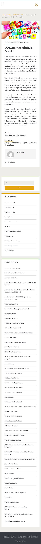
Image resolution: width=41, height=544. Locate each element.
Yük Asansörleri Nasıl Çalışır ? (13, 402)
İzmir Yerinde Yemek (11, 411)
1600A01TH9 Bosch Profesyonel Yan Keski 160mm (20, 459)
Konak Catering (9, 364)
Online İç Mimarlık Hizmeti (13, 328)
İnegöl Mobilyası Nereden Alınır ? (14, 273)
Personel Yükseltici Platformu (13, 222)
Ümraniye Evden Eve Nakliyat (13, 392)
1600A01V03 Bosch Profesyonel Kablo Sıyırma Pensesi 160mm (18, 515)
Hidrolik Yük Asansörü (11, 426)
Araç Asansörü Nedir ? (11, 278)
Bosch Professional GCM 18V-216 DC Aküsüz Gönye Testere (20, 284)
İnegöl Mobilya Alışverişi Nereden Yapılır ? (17, 368)
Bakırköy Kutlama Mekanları (13, 440)
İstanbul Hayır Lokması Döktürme (14, 435)
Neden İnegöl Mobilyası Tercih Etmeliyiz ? (17, 430)
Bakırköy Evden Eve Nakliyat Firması (15, 342)
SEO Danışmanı (9, 207)
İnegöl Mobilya (9, 217)
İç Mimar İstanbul (10, 212)
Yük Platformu (9, 236)
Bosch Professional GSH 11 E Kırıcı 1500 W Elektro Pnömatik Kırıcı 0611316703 (19, 291)
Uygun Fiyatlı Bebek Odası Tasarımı (15, 521)
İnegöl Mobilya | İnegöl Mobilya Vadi (15, 492)
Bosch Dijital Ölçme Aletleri (13, 231)
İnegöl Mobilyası (9, 250)
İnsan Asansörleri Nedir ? (12, 347)
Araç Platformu (9, 397)
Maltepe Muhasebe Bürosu (12, 268)
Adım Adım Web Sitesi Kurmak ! (16, 135)
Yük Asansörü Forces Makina (13, 469)
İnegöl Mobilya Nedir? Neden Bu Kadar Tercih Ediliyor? (18, 358)
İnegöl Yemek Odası (10, 203)
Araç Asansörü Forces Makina (13, 373)
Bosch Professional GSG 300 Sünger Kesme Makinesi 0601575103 (18, 298)
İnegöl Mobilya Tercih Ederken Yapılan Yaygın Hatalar (20, 406)
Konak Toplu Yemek (10, 337)
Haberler (18, 15)
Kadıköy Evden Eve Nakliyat (12, 241)
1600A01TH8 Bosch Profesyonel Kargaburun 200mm (18, 508)
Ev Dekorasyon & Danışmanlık (13, 387)
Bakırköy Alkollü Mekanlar (12, 502)
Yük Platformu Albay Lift (12, 378)
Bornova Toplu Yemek (11, 246)
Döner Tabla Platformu (11, 464)
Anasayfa (6, 15)
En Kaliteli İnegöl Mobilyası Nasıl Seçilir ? (17, 309)
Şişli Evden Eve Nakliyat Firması (14, 383)
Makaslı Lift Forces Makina (12, 352)
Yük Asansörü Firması (11, 313)
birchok (25, 42)
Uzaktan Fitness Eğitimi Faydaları (14, 323)
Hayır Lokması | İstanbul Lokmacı (14, 478)
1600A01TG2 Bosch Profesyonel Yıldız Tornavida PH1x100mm (19, 453)
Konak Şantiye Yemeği (11, 304)
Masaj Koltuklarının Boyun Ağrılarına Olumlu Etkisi (20, 144)
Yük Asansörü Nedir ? (11, 318)
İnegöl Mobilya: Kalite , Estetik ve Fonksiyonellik (18, 333)
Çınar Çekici (8, 497)
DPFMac (7, 226)
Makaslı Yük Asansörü (11, 483)
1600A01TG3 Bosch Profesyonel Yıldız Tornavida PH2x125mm (19, 446)
